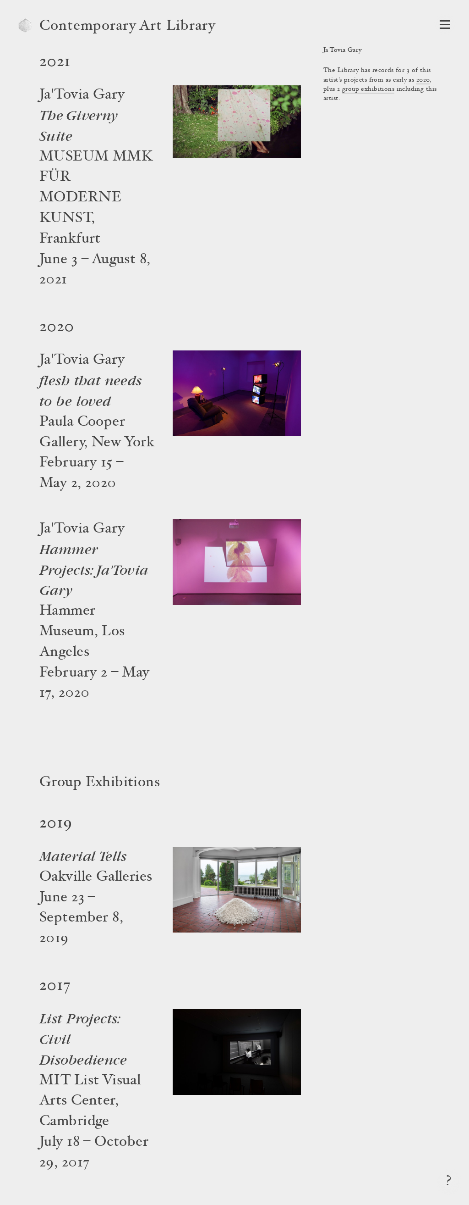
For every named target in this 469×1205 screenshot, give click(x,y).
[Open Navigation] (445, 24)
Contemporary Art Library (127, 26)
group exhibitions (368, 89)
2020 (423, 80)
